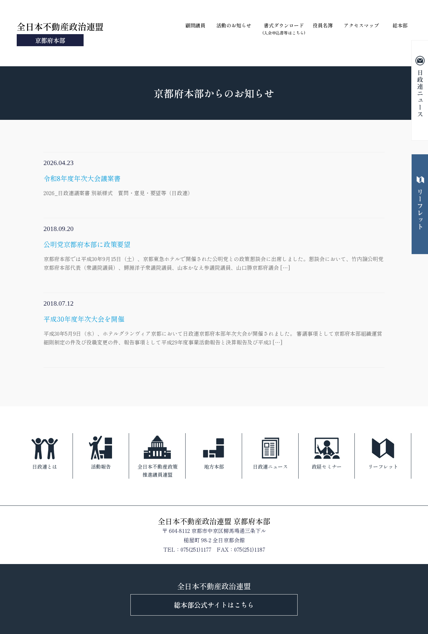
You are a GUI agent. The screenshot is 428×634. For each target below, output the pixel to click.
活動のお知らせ (233, 25)
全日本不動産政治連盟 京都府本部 (214, 521)
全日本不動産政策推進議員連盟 (157, 470)
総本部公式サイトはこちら (214, 605)
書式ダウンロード (283, 28)
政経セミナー (327, 466)
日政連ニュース (270, 466)
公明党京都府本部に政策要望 (213, 255)
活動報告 (101, 466)
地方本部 (214, 466)
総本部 (400, 25)
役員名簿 (323, 25)
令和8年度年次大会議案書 (118, 185)
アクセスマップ (361, 25)
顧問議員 (195, 25)
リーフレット (383, 466)
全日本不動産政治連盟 (60, 32)
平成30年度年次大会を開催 (212, 330)
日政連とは (44, 466)
